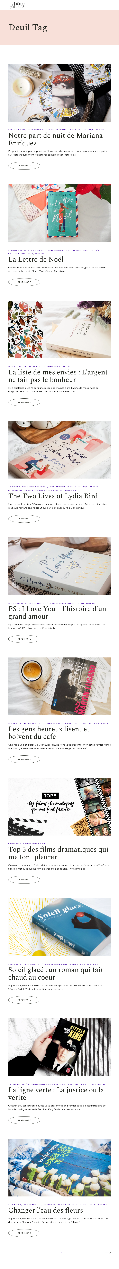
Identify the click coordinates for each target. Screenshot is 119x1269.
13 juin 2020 (14, 723)
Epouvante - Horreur (68, 130)
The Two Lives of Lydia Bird (53, 496)
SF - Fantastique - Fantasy (49, 490)
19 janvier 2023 (16, 250)
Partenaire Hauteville (20, 254)
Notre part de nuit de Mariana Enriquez (55, 139)
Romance (40, 254)
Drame (51, 130)
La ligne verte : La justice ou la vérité (56, 1094)
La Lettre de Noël (35, 259)
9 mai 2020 (13, 844)
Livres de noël (91, 250)
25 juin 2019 (14, 1205)
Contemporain (56, 250)
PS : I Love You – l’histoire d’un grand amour (57, 613)
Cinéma (46, 844)
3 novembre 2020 (17, 487)
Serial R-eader (77, 964)
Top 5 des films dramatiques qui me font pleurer (58, 853)
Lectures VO (15, 490)
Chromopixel (38, 130)
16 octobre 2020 (17, 603)
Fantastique (88, 130)
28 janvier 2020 (16, 1084)
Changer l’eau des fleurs (45, 1210)
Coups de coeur (57, 603)
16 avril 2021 (15, 366)
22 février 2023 (16, 130)
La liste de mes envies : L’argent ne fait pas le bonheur (58, 376)
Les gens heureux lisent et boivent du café (49, 733)
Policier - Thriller (95, 1084)
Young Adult (72, 490)
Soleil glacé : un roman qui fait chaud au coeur (55, 973)
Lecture (100, 130)
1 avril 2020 (14, 964)
